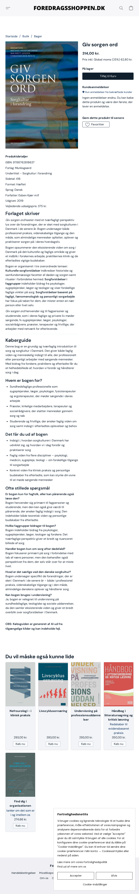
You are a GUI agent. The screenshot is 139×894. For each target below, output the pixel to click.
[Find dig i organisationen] (20, 775)
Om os (44, 878)
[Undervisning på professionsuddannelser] (86, 684)
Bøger (38, 36)
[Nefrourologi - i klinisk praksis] (20, 684)
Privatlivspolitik (48, 873)
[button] (69, 8)
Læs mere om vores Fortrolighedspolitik (82, 862)
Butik (25, 36)
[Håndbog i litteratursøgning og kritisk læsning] (118, 684)
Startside (11, 36)
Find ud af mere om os (71, 866)
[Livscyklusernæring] (53, 684)
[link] (94, 883)
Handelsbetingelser (24, 873)
